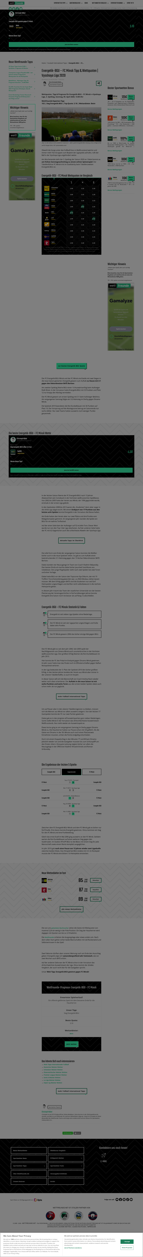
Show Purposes (127, 1247)
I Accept (127, 1241)
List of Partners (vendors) (73, 1248)
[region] (71, 1245)
